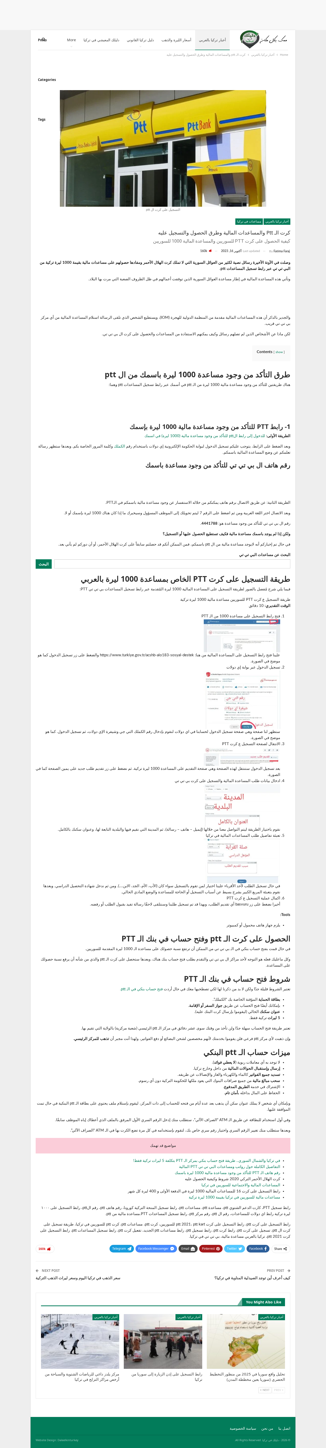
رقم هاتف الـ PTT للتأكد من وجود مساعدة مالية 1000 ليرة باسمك (227, 1173)
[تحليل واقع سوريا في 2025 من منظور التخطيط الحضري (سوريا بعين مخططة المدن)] (246, 1341)
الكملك (119, 446)
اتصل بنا (284, 1428)
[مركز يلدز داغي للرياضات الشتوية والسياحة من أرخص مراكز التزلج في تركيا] (80, 1341)
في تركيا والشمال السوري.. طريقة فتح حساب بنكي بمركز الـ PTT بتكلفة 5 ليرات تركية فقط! (206, 1161)
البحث (44, 563)
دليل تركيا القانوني (140, 39)
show (279, 352)
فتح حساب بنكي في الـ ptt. (141, 989)
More (71, 39)
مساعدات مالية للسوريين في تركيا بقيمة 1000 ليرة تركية (234, 1197)
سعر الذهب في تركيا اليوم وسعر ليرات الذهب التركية (78, 1277)
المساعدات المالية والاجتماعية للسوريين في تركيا (240, 1185)
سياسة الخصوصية (243, 1428)
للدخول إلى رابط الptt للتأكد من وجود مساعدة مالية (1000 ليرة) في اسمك (204, 436)
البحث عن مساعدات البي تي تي (264, 555)
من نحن (267, 1428)
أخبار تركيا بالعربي (212, 39)
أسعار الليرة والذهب (176, 39)
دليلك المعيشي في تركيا (101, 39)
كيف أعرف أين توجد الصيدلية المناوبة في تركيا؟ (252, 1277)
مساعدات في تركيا (249, 221)
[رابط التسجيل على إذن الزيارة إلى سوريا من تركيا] (163, 1341)
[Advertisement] (163, 14)
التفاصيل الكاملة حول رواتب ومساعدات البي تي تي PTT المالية (229, 1167)
